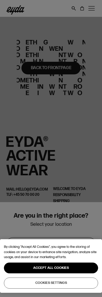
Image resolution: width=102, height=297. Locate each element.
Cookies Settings (51, 283)
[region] (51, 266)
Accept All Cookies (51, 268)
